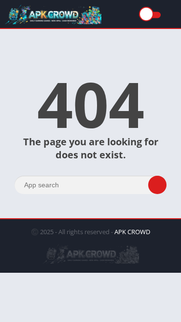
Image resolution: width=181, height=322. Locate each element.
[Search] (157, 185)
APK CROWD (132, 231)
